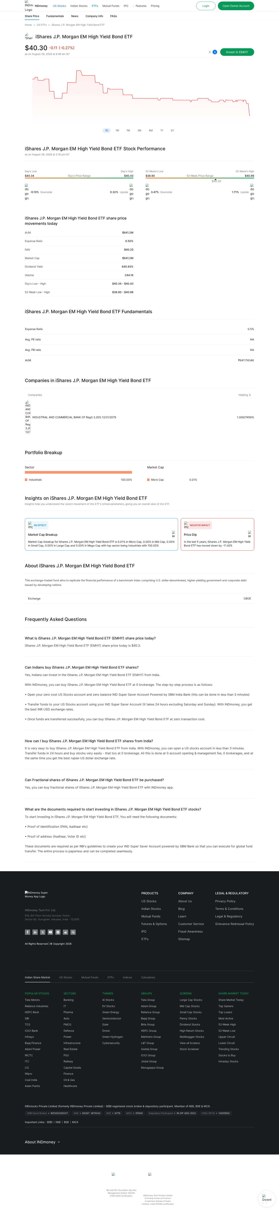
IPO (126, 5)
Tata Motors (32, 999)
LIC (27, 1067)
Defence (69, 1030)
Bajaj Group (148, 1018)
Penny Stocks (188, 1018)
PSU (66, 1055)
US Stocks (59, 5)
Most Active (225, 1018)
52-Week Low (226, 1030)
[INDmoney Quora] (73, 932)
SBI (27, 1018)
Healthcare (70, 1086)
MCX (75, 1122)
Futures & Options (154, 924)
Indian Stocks (78, 5)
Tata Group (148, 999)
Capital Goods (72, 1067)
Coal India (31, 1079)
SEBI (49, 1122)
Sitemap (184, 939)
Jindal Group (149, 1061)
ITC (27, 1061)
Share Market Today (231, 999)
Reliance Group (150, 1012)
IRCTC (29, 1055)
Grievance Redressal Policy (234, 924)
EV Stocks (108, 1006)
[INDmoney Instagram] (58, 932)
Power (67, 1036)
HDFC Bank (32, 1012)
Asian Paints (32, 1086)
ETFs (95, 5)
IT (65, 1006)
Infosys (29, 1036)
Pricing (155, 5)
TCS (27, 1024)
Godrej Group (149, 1049)
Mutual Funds (110, 5)
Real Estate (70, 1049)
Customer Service (191, 924)
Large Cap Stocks (191, 999)
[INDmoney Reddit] (65, 932)
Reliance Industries (36, 1006)
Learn (182, 916)
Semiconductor (111, 1018)
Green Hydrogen (112, 1036)
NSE (58, 1122)
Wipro (28, 1073)
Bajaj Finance (33, 1043)
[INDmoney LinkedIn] (35, 932)
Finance (68, 1073)
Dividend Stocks (190, 1024)
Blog (181, 909)
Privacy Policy (225, 901)
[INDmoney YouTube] (50, 932)
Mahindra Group (151, 1036)
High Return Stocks (192, 1030)
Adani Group (148, 1006)
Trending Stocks (228, 1049)
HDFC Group (149, 1030)
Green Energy (110, 1012)
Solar (105, 1024)
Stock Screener (189, 1049)
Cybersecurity (111, 1043)
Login (206, 5)
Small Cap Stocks (191, 1012)
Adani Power (32, 1049)
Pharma (68, 1012)
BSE (66, 1122)
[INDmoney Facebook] (27, 932)
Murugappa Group (152, 1067)
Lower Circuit (226, 1043)
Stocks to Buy (227, 1055)
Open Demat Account (236, 5)
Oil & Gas (69, 1079)
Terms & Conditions (229, 909)
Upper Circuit (226, 1036)
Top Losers (225, 1012)
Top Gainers (225, 1006)
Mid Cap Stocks (189, 1006)
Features (141, 5)
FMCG (67, 1024)
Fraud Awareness (190, 931)
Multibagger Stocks (192, 1036)
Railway (68, 1061)
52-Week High (227, 1024)
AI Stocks (108, 999)
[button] (212, 52)
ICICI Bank (31, 1030)
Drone (106, 1030)
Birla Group (148, 1024)
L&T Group (147, 1043)
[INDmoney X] (42, 932)
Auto (66, 1018)
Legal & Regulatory (228, 916)
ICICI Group (148, 1055)
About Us (185, 901)
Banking (69, 999)
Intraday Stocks (228, 1061)
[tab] (37, 978)
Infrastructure (72, 1043)
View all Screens (190, 1043)
